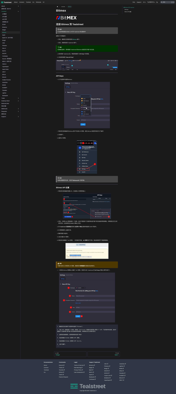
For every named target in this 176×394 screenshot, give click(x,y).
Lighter (121, 366)
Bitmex (75, 39)
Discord (61, 365)
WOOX (106, 373)
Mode (120, 368)
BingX (106, 368)
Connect (21, 2)
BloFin (91, 372)
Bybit (90, 370)
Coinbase (91, 379)
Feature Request (63, 377)
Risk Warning (77, 367)
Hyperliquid (107, 380)
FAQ (134, 2)
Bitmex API (76, 180)
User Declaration (78, 372)
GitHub (61, 372)
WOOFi (106, 371)
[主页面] (57, 7)
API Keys (126, 9)
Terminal (28, 2)
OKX (105, 363)
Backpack (91, 377)
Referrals (38, 2)
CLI (33, 2)
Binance (91, 365)
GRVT (121, 380)
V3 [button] (144, 2)
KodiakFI (121, 375)
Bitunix (121, 378)
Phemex (106, 366)
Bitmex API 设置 (128, 11)
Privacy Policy (78, 370)
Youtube (61, 370)
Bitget (90, 367)
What (120, 371)
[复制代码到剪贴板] (116, 326)
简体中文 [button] (151, 2)
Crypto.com (107, 375)
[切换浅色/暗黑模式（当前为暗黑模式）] (157, 2)
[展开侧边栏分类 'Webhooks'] (18, 109)
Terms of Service (78, 365)
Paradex (121, 373)
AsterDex (122, 363)
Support (139, 2)
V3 (43, 2)
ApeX (90, 374)
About (16, 2)
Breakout (106, 378)
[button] (10, 6)
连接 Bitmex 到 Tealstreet (128, 7)
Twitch (60, 374)
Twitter (61, 367)
